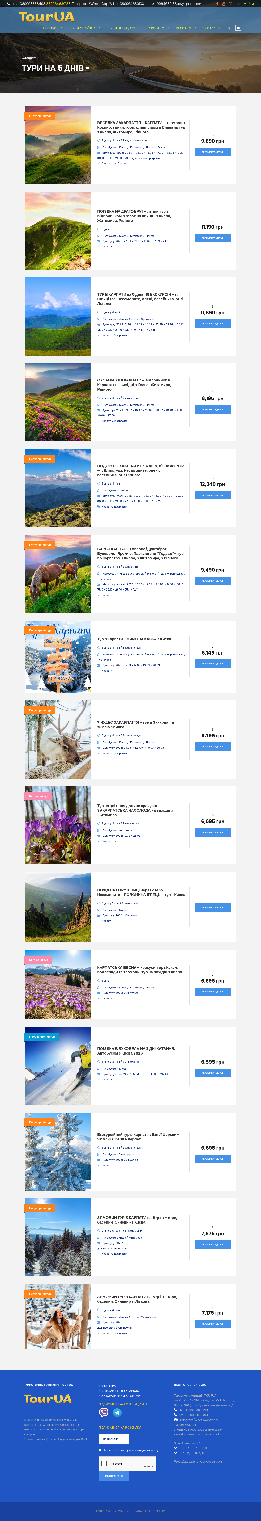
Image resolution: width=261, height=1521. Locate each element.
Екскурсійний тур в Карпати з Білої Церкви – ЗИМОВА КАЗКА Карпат (138, 1137)
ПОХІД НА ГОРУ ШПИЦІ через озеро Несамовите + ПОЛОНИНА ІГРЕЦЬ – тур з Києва (141, 892)
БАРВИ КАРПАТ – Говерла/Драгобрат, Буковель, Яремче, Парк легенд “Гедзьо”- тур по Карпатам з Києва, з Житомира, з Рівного (140, 553)
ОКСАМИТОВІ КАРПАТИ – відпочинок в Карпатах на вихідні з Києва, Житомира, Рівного (134, 384)
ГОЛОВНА (51, 28)
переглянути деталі (212, 152)
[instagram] (230, 3)
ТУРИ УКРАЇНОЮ (83, 28)
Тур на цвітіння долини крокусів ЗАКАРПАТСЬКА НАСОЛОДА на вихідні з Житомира (135, 810)
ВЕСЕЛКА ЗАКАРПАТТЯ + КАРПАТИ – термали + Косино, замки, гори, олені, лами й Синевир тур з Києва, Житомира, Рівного (141, 127)
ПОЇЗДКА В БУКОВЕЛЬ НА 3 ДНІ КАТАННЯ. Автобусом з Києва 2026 (136, 1051)
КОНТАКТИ (211, 28)
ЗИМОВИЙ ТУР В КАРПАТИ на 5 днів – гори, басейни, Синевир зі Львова (137, 1299)
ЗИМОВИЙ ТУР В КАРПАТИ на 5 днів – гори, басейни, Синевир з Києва (137, 1220)
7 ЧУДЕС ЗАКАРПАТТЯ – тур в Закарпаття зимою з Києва (135, 725)
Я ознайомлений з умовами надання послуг (131, 1450)
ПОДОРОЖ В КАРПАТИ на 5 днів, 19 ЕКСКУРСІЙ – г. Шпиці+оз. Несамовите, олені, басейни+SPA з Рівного (140, 470)
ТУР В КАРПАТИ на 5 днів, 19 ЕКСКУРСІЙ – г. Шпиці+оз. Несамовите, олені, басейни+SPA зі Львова (140, 299)
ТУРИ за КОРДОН (121, 28)
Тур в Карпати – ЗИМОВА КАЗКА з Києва (134, 639)
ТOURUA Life (107, 1386)
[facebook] (217, 3)
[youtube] (223, 3)
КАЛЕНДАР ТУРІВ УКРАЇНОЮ (119, 1391)
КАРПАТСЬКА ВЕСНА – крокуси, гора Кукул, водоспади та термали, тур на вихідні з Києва (139, 970)
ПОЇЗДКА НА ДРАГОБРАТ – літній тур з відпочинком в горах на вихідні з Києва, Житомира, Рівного (134, 216)
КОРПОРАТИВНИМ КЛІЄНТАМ (119, 1396)
